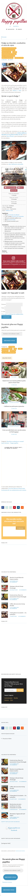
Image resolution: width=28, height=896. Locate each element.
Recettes (12, 350)
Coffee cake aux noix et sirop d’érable (17, 605)
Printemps (5, 350)
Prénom (3, 304)
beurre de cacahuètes (8, 50)
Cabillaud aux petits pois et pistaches (14, 406)
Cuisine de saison (7, 348)
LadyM (11, 59)
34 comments (13, 608)
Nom (2, 308)
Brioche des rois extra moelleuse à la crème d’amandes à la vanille (15, 806)
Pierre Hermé (10, 136)
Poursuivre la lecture (7, 882)
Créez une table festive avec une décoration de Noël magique (14, 431)
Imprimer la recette (11, 187)
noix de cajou (19, 57)
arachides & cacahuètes (9, 48)
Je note (14, 190)
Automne (11, 346)
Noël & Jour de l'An (7, 57)
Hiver (20, 348)
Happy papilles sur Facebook (10, 821)
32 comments (22, 616)
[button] (11, 181)
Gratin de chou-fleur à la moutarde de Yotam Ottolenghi (18, 596)
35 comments (13, 582)
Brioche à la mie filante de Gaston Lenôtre (16, 578)
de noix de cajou (11, 219)
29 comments (22, 809)
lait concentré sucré (8, 55)
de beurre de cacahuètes (18, 216)
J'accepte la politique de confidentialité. (13, 314)
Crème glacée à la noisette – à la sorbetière (18, 613)
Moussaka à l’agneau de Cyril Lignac (17, 814)
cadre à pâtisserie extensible (15, 164)
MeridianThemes (20, 850)
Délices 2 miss (17, 90)
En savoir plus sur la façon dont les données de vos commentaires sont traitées (13, 489)
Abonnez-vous (9, 340)
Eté (15, 348)
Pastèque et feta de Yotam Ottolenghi (16, 587)
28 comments (13, 818)
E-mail (3, 311)
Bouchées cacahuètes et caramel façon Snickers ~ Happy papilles (12, 442)
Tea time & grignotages (8, 352)
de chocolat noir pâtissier (13, 214)
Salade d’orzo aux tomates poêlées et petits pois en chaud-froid (14, 382)
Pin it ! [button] (21, 187)
